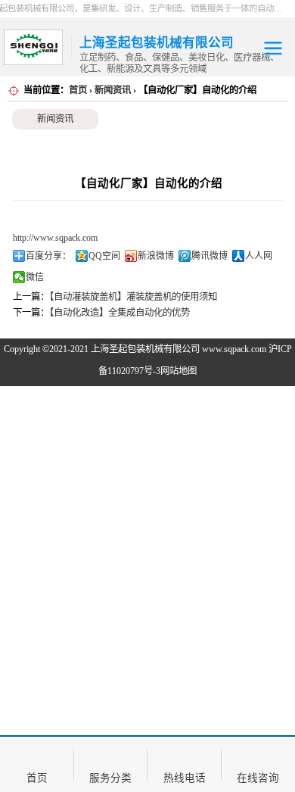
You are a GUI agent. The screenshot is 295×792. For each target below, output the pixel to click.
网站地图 (178, 371)
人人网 (258, 256)
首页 (78, 90)
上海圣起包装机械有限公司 (145, 349)
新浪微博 (156, 256)
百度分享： (48, 256)
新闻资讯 (113, 90)
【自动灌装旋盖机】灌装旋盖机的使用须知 (133, 297)
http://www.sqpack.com (55, 237)
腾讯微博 (209, 256)
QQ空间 (104, 256)
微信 (35, 277)
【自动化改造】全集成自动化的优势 (119, 312)
